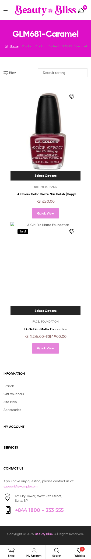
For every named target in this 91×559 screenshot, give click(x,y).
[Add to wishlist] (72, 96)
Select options (46, 176)
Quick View (45, 213)
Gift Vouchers (14, 394)
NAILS (53, 186)
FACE (35, 321)
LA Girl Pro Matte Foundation (45, 329)
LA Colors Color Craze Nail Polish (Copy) (46, 194)
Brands (9, 386)
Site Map (10, 402)
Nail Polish (41, 186)
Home (14, 46)
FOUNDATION (50, 321)
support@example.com (21, 486)
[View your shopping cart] (81, 10)
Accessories (12, 410)
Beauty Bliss (44, 534)
